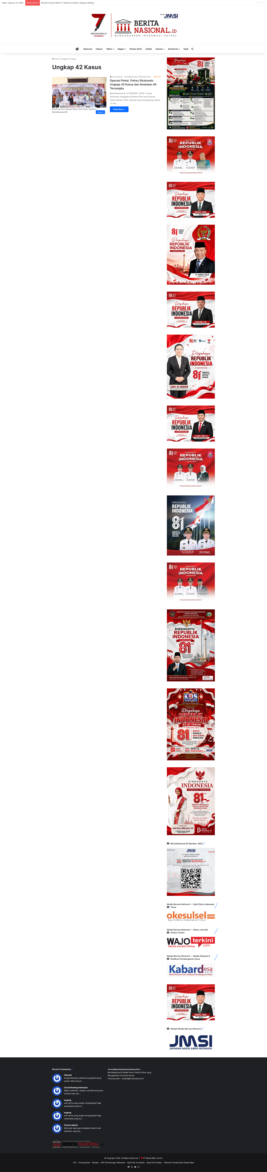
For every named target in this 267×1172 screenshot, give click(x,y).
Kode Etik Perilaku (154, 1162)
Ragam (121, 49)
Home (57, 59)
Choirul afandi (71, 1125)
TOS (74, 1162)
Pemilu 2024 (136, 49)
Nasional (88, 49)
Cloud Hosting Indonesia (76, 1087)
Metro (109, 49)
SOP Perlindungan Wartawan (113, 1162)
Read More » (119, 109)
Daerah (159, 49)
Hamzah (68, 1075)
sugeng (67, 1100)
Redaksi (95, 1162)
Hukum (99, 49)
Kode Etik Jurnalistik (136, 1162)
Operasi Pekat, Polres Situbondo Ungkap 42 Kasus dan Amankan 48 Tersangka (133, 84)
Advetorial (173, 49)
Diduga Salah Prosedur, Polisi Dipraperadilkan (60, 3)
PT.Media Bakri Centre (153, 1158)
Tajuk (185, 49)
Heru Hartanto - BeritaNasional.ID (125, 77)
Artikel (149, 49)
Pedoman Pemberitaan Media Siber (179, 1162)
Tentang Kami (84, 1162)
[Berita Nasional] (133, 25)
